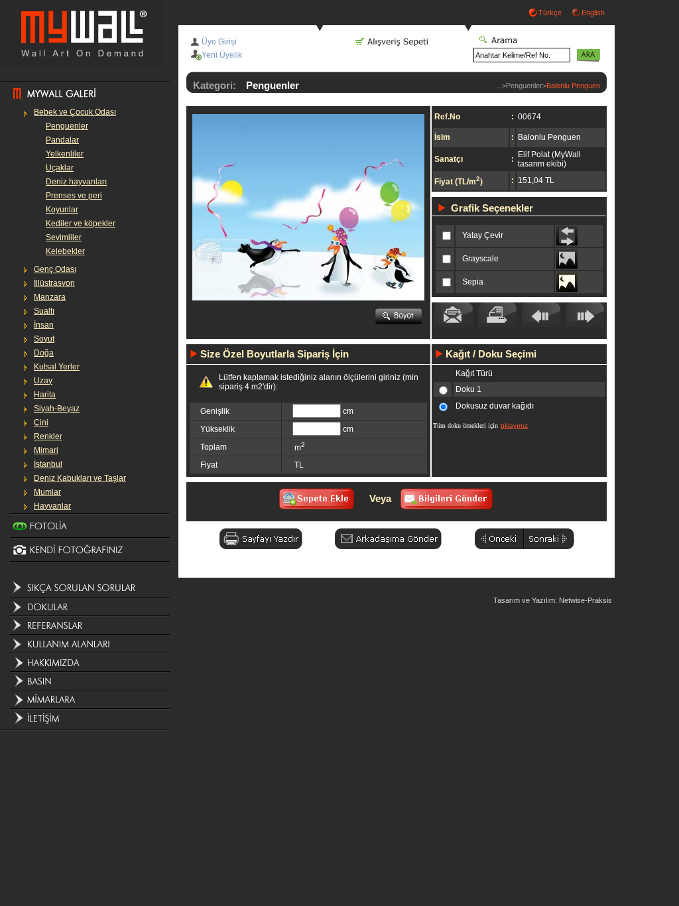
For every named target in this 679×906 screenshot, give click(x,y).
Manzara (50, 297)
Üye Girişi (219, 41)
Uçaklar (60, 167)
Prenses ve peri (74, 195)
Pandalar (62, 140)
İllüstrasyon (54, 283)
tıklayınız (514, 425)
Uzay (43, 380)
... (499, 86)
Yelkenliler (65, 154)
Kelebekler (65, 251)
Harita (45, 394)
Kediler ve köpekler (80, 223)
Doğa (44, 352)
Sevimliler (64, 237)
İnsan (44, 325)
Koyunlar (62, 209)
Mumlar (47, 492)
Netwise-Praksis (585, 600)
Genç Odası (55, 269)
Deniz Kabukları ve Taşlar (80, 478)
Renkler (48, 436)
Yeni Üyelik (222, 55)
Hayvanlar (52, 506)
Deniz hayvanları (76, 181)
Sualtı (44, 311)
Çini (41, 422)
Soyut (44, 339)
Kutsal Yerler (57, 366)
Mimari (46, 450)
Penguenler (67, 126)
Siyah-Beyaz (57, 408)
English (593, 13)
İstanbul (48, 464)
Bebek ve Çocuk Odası (75, 112)
